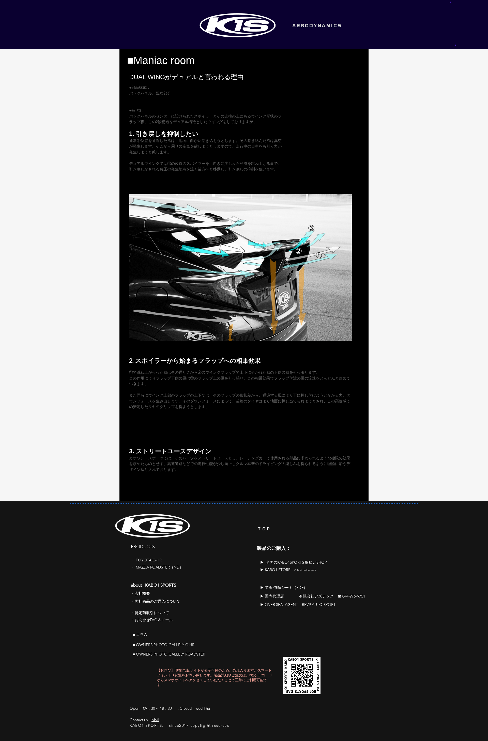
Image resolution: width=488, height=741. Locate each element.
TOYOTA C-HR (149, 560)
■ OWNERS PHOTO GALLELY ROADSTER (169, 654)
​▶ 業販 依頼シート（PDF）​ (283, 587)
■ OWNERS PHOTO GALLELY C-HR (163, 644)
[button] (450, 2)
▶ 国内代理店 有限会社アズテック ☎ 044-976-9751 (312, 596)
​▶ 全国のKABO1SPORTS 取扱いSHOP (293, 562)
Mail (155, 719)
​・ (133, 560)
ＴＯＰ (264, 529)
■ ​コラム (140, 634)
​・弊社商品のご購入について (155, 601)
